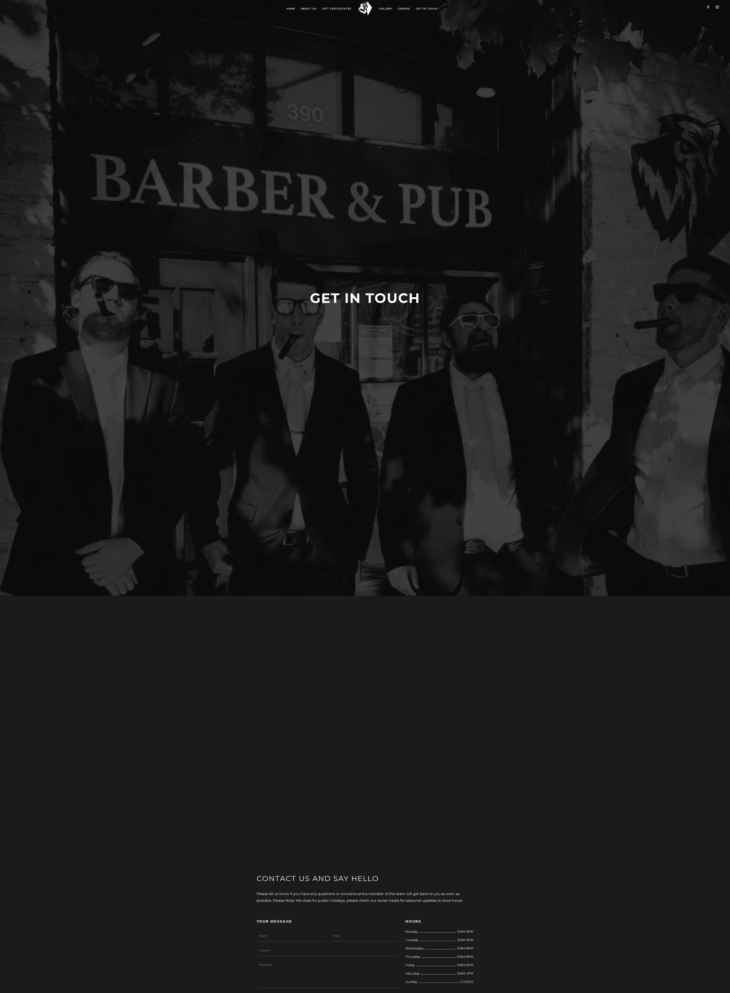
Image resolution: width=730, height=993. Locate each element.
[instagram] (719, 9)
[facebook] (710, 9)
